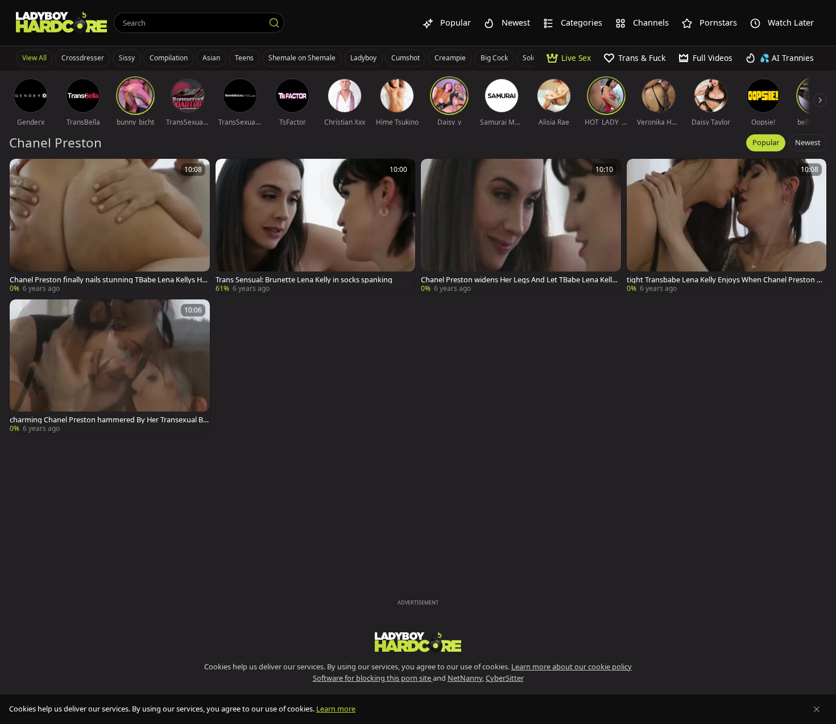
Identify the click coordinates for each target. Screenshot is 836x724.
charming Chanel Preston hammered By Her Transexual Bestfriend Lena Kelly (108, 419)
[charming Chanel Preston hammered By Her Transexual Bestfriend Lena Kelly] (110, 366)
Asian (211, 58)
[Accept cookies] (816, 709)
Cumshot (405, 58)
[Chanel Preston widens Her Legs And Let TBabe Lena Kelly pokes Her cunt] (521, 226)
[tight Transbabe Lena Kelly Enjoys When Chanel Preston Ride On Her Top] (727, 226)
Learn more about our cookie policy (571, 666)
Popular (765, 142)
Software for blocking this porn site (373, 678)
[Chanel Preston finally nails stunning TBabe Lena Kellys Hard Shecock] (110, 226)
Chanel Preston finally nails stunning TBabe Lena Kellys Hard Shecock (109, 279)
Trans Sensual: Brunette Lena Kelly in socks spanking (304, 279)
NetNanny (465, 678)
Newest (808, 142)
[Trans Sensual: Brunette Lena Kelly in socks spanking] (316, 226)
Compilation (169, 58)
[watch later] (23, 172)
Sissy (127, 58)
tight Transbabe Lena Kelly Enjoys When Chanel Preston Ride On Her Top (725, 279)
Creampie (450, 58)
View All (34, 58)
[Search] (274, 22)
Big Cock (494, 58)
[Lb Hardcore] (61, 23)
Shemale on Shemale (302, 58)
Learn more (335, 709)
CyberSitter (505, 678)
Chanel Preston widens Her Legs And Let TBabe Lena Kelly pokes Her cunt (518, 279)
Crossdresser (82, 58)
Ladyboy (363, 58)
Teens (244, 58)
